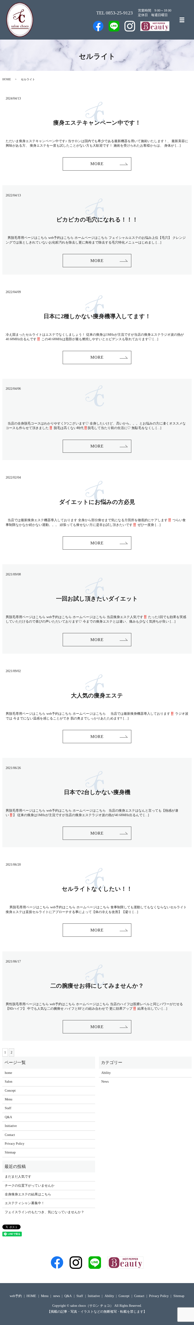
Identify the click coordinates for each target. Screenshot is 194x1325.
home (8, 1073)
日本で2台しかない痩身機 (97, 792)
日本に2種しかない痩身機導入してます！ (97, 316)
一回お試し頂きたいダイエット (97, 599)
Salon (8, 1081)
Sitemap (10, 1152)
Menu (8, 1099)
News (105, 1081)
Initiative (11, 1126)
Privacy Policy (14, 1143)
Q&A (8, 1117)
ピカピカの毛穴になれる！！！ (97, 220)
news (56, 1296)
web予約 (16, 1296)
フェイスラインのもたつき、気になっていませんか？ (44, 1212)
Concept (10, 1090)
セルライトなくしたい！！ (97, 889)
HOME (6, 79)
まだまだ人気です (18, 1176)
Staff (8, 1108)
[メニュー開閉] (182, 20)
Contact (10, 1135)
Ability (106, 1073)
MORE (97, 163)
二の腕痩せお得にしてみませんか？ (97, 986)
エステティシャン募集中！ (24, 1203)
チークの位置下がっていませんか (29, 1185)
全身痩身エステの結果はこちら (28, 1194)
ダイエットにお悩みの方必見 (97, 502)
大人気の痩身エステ (97, 695)
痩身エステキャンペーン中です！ (97, 123)
